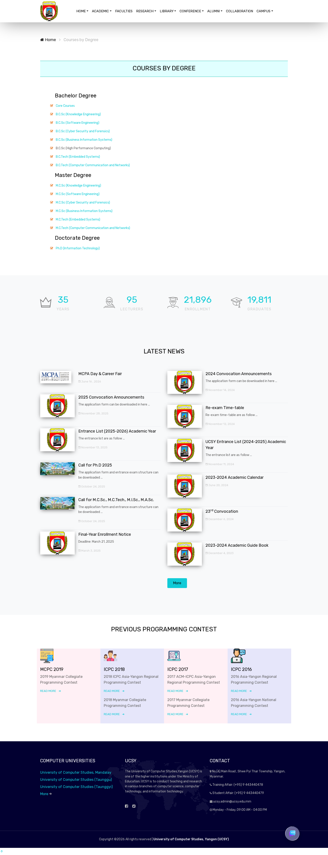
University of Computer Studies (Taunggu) (76, 779)
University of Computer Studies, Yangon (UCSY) (191, 839)
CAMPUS (263, 11)
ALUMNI (213, 11)
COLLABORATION (239, 11)
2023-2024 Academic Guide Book (237, 545)
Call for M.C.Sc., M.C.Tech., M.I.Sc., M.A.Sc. (116, 499)
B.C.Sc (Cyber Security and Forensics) (83, 131)
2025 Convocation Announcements (111, 397)
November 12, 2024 (221, 424)
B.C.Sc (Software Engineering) (77, 123)
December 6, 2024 (221, 519)
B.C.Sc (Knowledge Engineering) (78, 114)
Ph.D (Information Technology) (78, 248)
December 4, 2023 (221, 553)
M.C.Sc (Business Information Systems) (84, 211)
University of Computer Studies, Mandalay (75, 772)
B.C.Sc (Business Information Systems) (84, 140)
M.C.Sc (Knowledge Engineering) (78, 185)
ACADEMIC (100, 11)
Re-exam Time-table (225, 407)
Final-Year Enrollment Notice (104, 534)
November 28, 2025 (94, 413)
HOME (81, 11)
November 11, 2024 (221, 464)
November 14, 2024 (221, 390)
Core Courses (65, 106)
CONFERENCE (190, 11)
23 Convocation (222, 511)
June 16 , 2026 (91, 381)
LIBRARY (167, 11)
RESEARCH (145, 11)
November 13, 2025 (94, 447)
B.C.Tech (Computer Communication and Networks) (93, 165)
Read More (48, 691)
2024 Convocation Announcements (239, 373)
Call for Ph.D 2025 (95, 465)
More (177, 583)
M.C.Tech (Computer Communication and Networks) (93, 228)
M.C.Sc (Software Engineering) (78, 194)
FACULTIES (124, 11)
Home (50, 39)
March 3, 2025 (91, 550)
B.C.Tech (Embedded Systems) (78, 157)
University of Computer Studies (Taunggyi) (76, 787)
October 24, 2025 (93, 486)
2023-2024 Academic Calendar (235, 477)
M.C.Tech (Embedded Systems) (78, 219)
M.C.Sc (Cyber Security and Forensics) (83, 202)
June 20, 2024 (218, 485)
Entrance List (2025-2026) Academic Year (117, 431)
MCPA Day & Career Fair (100, 373)
